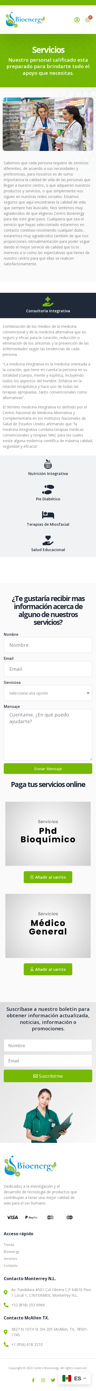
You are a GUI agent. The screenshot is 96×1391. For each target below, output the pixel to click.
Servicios (12, 682)
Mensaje (12, 706)
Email (9, 658)
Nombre (11, 634)
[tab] (48, 305)
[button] (48, 877)
